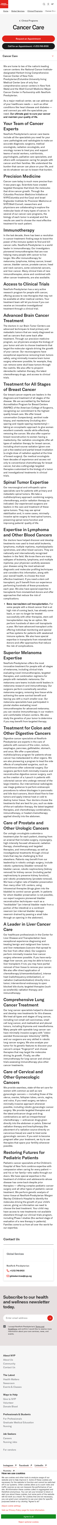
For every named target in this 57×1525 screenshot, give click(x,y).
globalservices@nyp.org (21, 1276)
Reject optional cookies (29, 1522)
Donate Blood (10, 1406)
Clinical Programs (34, 11)
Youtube (9, 1471)
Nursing (7, 1426)
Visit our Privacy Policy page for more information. (23, 1510)
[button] (28, 56)
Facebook (25, 1465)
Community (9, 1363)
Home (5, 11)
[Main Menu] (52, 4)
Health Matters (11, 1379)
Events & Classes (12, 1386)
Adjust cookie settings (11, 1506)
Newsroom (9, 1383)
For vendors (9, 1449)
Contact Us (9, 1367)
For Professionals (12, 1418)
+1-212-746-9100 (17, 1270)
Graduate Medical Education (18, 1422)
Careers (7, 1438)
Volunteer (8, 1402)
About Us (8, 1359)
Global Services (17, 11)
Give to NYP (9, 1399)
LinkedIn (41, 1465)
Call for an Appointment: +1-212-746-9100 (28, 46)
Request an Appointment (28, 38)
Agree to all (28, 1516)
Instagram (10, 1465)
